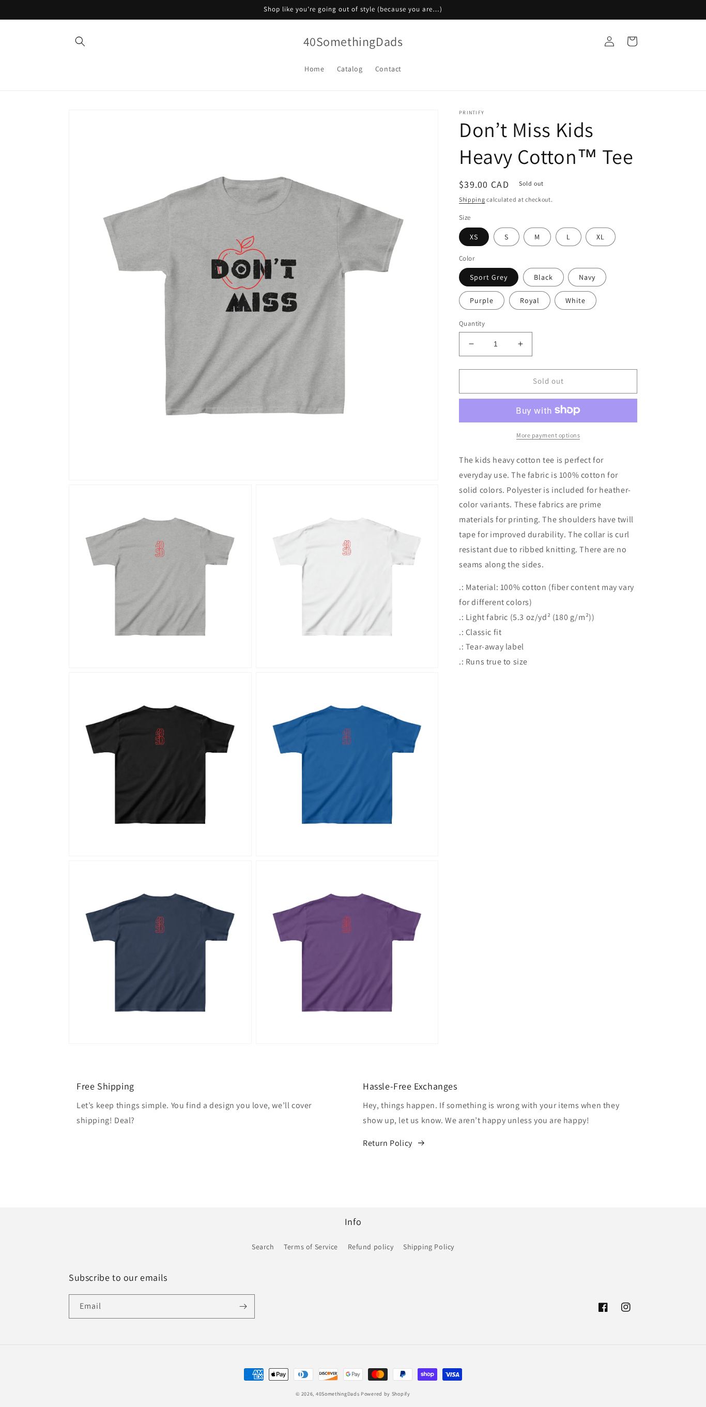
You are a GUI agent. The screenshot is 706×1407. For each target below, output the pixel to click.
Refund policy (371, 1246)
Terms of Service (311, 1246)
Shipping (472, 199)
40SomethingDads (338, 1393)
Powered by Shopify (385, 1393)
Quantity (472, 323)
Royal (530, 300)
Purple (482, 300)
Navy (587, 277)
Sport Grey (489, 277)
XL (600, 236)
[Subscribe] (243, 1306)
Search (263, 1246)
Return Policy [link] (387, 1143)
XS (474, 236)
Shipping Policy (428, 1246)
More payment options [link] (548, 434)
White (575, 300)
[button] (80, 41)
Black (543, 277)
